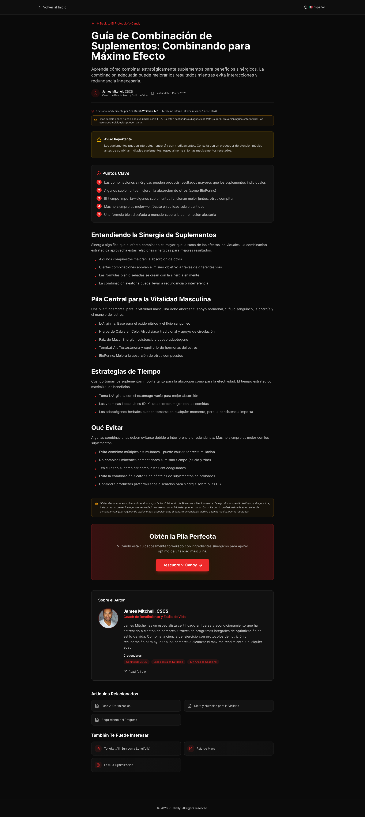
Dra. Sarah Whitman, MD (143, 111)
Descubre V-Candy (182, 565)
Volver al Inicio (55, 7)
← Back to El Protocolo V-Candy (118, 23)
